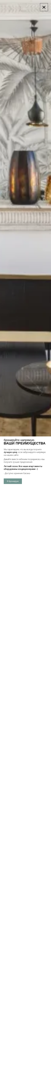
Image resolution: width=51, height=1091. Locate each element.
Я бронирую (13, 481)
